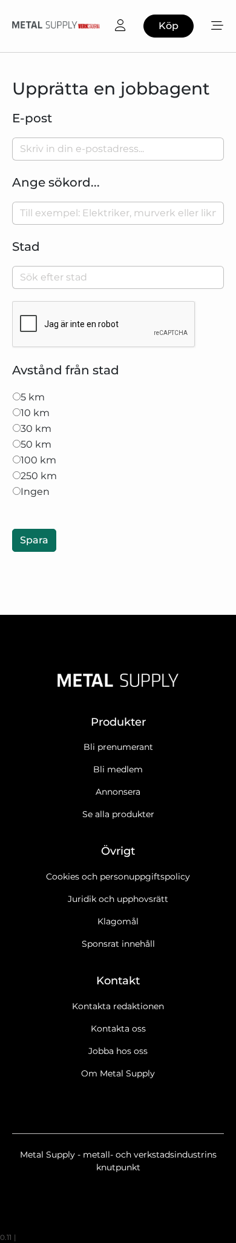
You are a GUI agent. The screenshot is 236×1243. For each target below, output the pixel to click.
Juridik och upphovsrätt (118, 898)
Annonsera (118, 791)
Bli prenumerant (118, 746)
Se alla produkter (118, 814)
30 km (36, 428)
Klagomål (118, 921)
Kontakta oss (118, 1028)
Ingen (35, 491)
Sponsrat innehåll (118, 943)
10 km (35, 413)
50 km (36, 444)
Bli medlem (118, 769)
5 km (33, 397)
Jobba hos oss (118, 1051)
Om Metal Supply (118, 1073)
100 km (38, 460)
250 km (39, 476)
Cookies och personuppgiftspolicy (118, 876)
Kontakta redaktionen (118, 1006)
